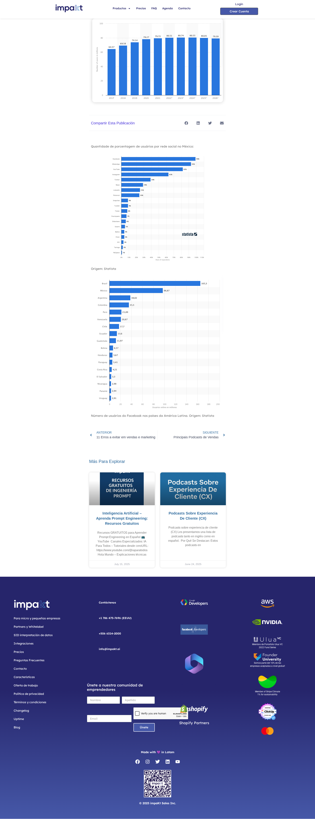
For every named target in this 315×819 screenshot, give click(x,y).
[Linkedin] (167, 761)
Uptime (19, 719)
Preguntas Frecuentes (29, 660)
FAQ (154, 8)
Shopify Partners (194, 723)
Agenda (167, 8)
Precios (141, 8)
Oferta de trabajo (26, 685)
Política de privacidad (29, 694)
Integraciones (24, 643)
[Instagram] (147, 761)
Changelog (21, 710)
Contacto (184, 8)
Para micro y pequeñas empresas (37, 618)
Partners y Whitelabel (29, 626)
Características (24, 677)
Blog (17, 727)
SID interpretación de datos (33, 635)
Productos (119, 8)
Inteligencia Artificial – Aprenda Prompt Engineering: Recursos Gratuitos (122, 518)
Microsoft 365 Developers (194, 684)
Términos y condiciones (30, 702)
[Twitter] (157, 761)
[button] (186, 123)
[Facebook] (137, 761)
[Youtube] (177, 761)
